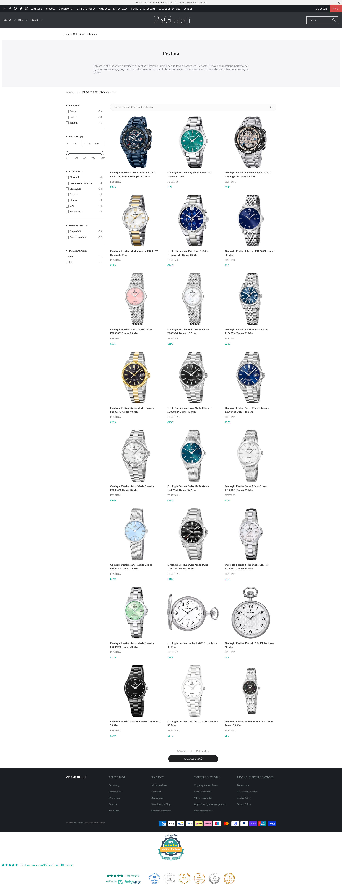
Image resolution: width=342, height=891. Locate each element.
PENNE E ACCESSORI (143, 9)
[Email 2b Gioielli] (4, 9)
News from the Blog (160, 804)
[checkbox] (84, 111)
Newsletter (114, 810)
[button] (10, 20)
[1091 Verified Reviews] (171, 861)
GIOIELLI (36, 9)
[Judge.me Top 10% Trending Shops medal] (229, 878)
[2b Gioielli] (172, 20)
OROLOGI (51, 9)
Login (323, 9)
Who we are (114, 797)
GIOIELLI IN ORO (169, 9)
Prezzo (76, 136)
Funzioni (75, 171)
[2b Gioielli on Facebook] (9, 9)
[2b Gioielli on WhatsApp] (26, 9)
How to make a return (247, 791)
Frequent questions (203, 810)
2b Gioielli (79, 822)
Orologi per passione (161, 810)
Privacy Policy (244, 804)
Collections (79, 34)
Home (66, 34)
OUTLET (188, 9)
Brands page (157, 797)
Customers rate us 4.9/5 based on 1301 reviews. (47, 865)
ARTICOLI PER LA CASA (113, 9)
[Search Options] (272, 107)
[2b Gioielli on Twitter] (20, 9)
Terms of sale (243, 785)
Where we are (115, 791)
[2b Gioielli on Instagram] (15, 9)
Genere (74, 105)
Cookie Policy (244, 797)
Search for (156, 791)
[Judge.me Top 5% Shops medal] (214, 878)
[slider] (67, 153)
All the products (159, 785)
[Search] (334, 20)
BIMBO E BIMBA (86, 9)
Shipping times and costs (206, 785)
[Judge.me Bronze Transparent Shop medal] (199, 878)
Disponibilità (78, 225)
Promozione (78, 250)
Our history (114, 785)
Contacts (113, 804)
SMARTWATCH (66, 9)
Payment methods (202, 791)
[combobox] (322, 20)
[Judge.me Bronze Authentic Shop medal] (184, 878)
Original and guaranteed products (210, 804)
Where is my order (203, 797)
